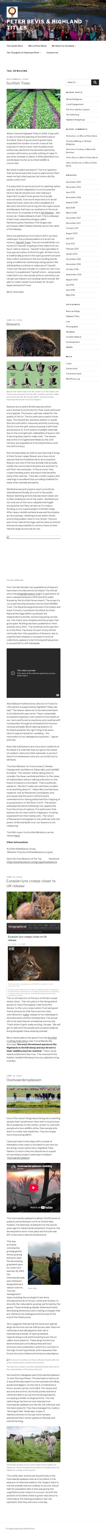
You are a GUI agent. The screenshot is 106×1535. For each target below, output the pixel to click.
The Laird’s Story (15, 46)
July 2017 (70, 238)
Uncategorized (73, 342)
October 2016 (72, 269)
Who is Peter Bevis (37, 46)
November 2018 (73, 197)
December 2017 (73, 218)
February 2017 (72, 249)
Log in (69, 363)
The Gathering (72, 114)
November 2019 (73, 187)
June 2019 (70, 192)
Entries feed (71, 368)
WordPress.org (73, 379)
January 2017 (72, 254)
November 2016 (73, 264)
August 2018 (72, 202)
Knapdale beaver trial (28, 594)
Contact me (52, 52)
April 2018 (70, 207)
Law (68, 321)
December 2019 (73, 182)
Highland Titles (73, 316)
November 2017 (73, 223)
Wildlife (69, 347)
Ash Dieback (47, 212)
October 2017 (72, 228)
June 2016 (70, 290)
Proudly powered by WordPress (20, 1528)
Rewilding (70, 332)
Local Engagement (75, 104)
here (17, 835)
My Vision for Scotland (63, 46)
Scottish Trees (18, 83)
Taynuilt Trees (23, 242)
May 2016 (70, 295)
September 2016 (73, 274)
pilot (26, 1014)
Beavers (13, 324)
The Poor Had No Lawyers (78, 109)
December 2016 (73, 259)
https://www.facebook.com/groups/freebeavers (32, 862)
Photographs (72, 326)
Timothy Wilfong (73, 141)
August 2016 (72, 279)
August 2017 (72, 233)
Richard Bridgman (74, 99)
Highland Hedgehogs (75, 120)
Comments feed (73, 373)
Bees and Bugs (73, 311)
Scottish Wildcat (73, 337)
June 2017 (70, 243)
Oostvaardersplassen (23, 1080)
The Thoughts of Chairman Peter (23, 52)
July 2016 (70, 285)
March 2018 (71, 213)
